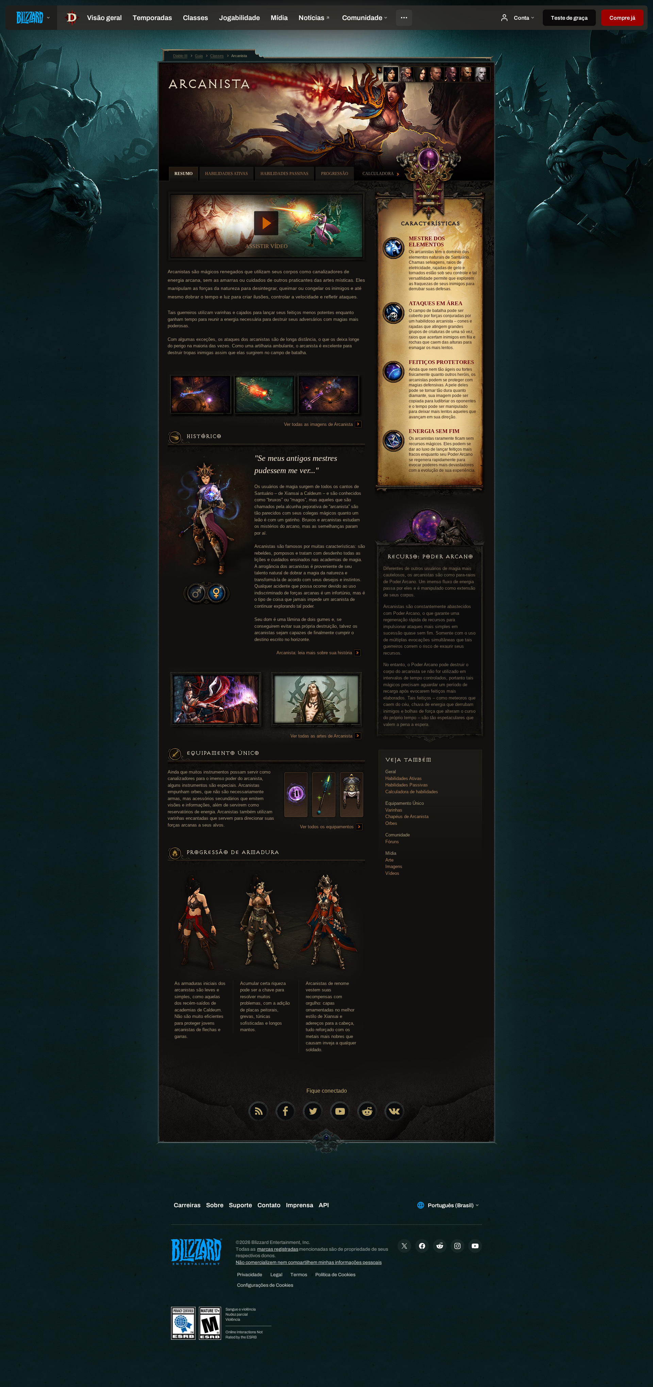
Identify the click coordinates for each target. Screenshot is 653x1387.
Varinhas (393, 810)
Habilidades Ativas (403, 778)
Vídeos (392, 873)
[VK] (394, 1111)
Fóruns (392, 841)
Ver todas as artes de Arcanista (322, 736)
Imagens (393, 866)
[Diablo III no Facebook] (285, 1111)
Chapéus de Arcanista (407, 816)
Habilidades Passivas (406, 784)
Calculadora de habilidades (411, 791)
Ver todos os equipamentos (327, 826)
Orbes (391, 823)
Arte (389, 860)
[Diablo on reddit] (367, 1111)
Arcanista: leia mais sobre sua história (315, 652)
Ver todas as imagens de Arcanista (319, 424)
